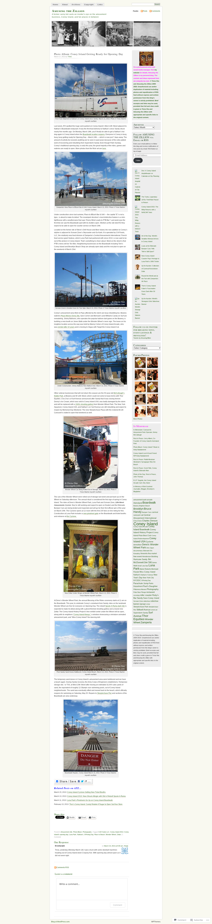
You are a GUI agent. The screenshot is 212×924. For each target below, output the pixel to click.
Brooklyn (138, 508)
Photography (87, 832)
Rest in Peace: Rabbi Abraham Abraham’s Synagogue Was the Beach (144, 462)
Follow (138, 160)
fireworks (144, 553)
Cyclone (149, 541)
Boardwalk (149, 502)
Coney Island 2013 (116, 832)
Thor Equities (140, 617)
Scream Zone (138, 601)
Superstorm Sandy (140, 613)
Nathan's (80, 834)
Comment (117, 905)
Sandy (140, 598)
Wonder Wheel (111, 834)
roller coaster (146, 595)
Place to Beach (99, 834)
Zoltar (119, 834)
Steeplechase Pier (104, 693)
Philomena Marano (139, 589)
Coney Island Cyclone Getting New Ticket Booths (86, 792)
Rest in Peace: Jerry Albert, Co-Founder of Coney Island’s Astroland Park (146, 441)
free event (137, 556)
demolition (137, 545)
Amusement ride (66, 832)
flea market (152, 553)
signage (142, 604)
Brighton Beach (144, 506)
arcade (149, 500)
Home (55, 5)
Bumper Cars (146, 512)
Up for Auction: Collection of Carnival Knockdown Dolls (150, 268)
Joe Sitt (148, 562)
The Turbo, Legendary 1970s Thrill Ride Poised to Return (149, 199)
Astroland (137, 503)
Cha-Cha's (137, 521)
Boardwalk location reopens (94, 134)
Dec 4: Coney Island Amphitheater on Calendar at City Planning (150, 173)
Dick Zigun (150, 548)
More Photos (137, 419)
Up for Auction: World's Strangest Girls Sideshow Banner (150, 301)
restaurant (150, 592)
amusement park (140, 500)
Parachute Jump (140, 583)
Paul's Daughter (150, 586)
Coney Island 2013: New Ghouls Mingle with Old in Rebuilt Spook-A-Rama (96, 796)
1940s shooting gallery (84, 404)
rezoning (136, 595)
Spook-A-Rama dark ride (115, 606)
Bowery (136, 506)
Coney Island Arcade (140, 526)
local (139, 566)
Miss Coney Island (147, 572)
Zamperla (146, 622)
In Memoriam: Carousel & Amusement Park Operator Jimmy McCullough (145, 432)
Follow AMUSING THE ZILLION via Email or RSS (143, 137)
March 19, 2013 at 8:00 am (113, 846)
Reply (126, 846)
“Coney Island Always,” (82, 615)
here (104, 148)
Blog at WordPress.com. (60, 922)
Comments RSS (62, 867)
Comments (156, 11)
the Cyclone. (72, 516)
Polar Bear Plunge (139, 592)
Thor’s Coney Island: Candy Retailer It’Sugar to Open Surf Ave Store (95, 804)
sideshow (146, 601)
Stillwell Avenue (144, 609)
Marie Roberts (145, 569)
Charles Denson (149, 521)
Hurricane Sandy (140, 559)
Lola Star (145, 566)
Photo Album (77, 832)
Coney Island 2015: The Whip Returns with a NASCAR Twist (149, 209)
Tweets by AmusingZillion (142, 338)
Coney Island (145, 523)
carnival (155, 512)
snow (148, 604)
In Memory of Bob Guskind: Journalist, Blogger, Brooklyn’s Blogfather (143, 489)
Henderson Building (150, 556)
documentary (138, 550)
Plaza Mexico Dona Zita (70, 316)
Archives (76, 5)
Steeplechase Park (140, 607)
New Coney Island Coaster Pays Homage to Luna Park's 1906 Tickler (150, 258)
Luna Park (72, 834)
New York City (148, 578)
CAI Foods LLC (104, 832)
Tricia (70, 56)
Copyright (89, 5)
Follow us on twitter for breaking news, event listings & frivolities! (145, 331)
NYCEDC (137, 580)
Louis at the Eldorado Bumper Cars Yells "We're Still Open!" (148, 248)
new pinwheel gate (90, 514)
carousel (136, 515)
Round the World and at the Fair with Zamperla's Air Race (149, 278)
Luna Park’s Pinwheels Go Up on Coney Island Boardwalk (90, 800)
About (65, 5)
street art (154, 610)
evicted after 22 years (66, 327)
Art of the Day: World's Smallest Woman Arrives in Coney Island (149, 238)
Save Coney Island (151, 598)
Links (100, 5)
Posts (145, 11)
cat (142, 515)
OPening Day (88, 834)
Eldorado (146, 550)
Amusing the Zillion (68, 10)
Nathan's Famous (147, 575)
